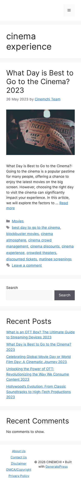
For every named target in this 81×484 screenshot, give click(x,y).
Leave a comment (27, 265)
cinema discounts (45, 246)
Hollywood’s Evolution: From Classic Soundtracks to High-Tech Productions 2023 (38, 391)
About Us (19, 451)
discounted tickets (21, 259)
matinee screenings (55, 259)
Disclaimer (19, 463)
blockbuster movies (22, 234)
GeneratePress (56, 467)
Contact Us (19, 457)
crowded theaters (41, 253)
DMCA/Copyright (18, 470)
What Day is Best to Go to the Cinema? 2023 (40, 81)
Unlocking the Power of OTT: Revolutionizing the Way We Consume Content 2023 (37, 374)
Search (12, 288)
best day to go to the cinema (36, 227)
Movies (18, 221)
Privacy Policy (19, 476)
